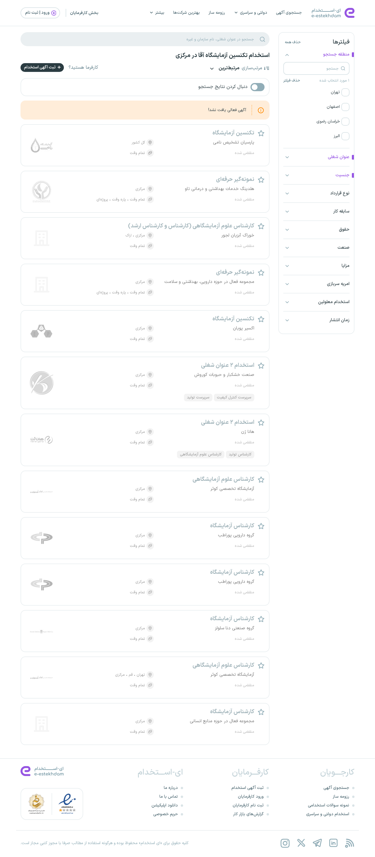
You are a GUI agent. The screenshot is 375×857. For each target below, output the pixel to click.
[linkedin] (333, 843)
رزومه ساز (217, 13)
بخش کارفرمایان (84, 13)
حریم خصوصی (165, 814)
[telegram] (317, 843)
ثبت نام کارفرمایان (248, 805)
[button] (316, 92)
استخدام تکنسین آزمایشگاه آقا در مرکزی (222, 55)
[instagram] (285, 843)
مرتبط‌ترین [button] (228, 68)
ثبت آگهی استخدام (40, 67)
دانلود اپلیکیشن (164, 805)
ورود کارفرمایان (251, 797)
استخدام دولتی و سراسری (327, 814)
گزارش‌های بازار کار (248, 814)
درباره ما (171, 788)
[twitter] (301, 843)
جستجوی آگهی (289, 13)
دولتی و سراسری (253, 13)
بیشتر (159, 13)
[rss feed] (349, 843)
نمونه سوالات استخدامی (328, 805)
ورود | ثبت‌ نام (37, 13)
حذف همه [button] (293, 42)
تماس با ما (168, 797)
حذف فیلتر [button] (291, 81)
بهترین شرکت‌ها (186, 13)
